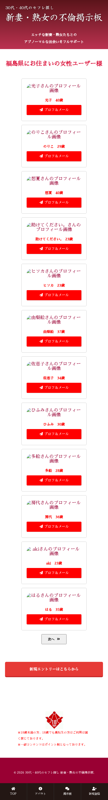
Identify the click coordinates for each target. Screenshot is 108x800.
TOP (13, 793)
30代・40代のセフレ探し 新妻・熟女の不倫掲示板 (59, 772)
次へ (51, 639)
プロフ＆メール (56, 109)
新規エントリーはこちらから (54, 669)
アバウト (40, 793)
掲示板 (67, 793)
